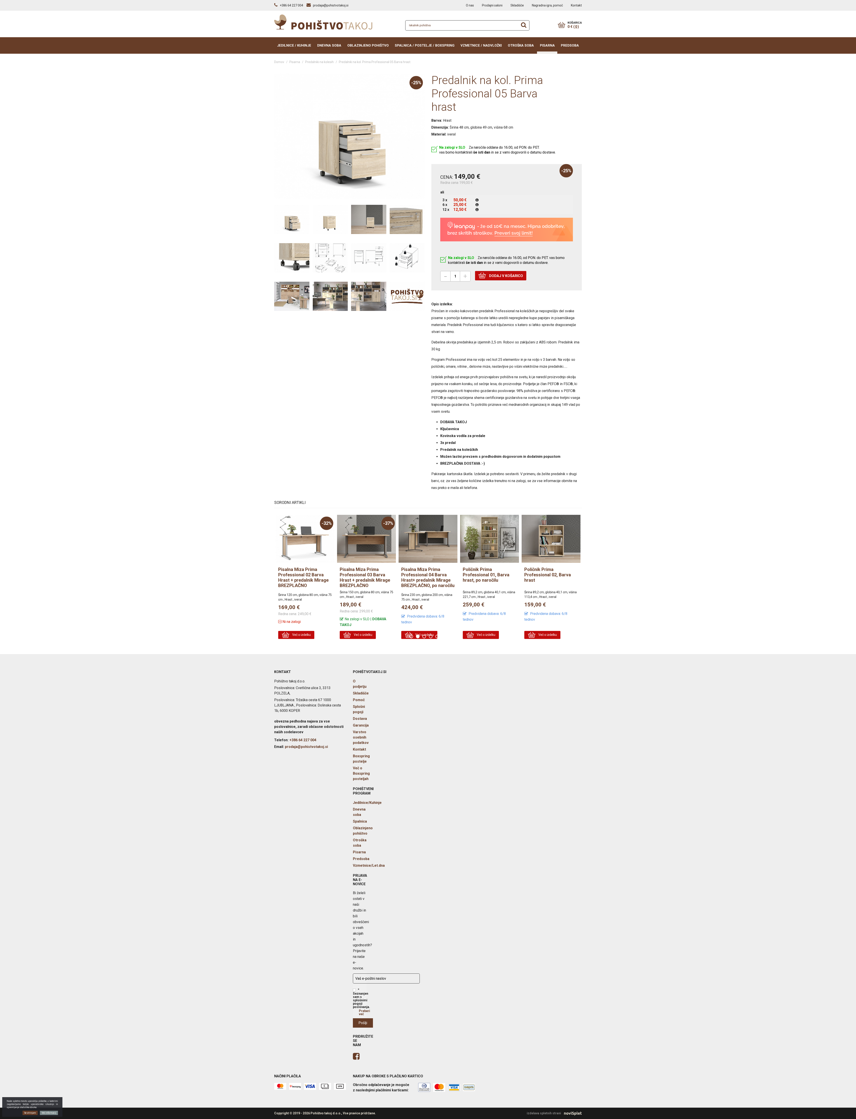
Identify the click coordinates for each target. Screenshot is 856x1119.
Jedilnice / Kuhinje (294, 45)
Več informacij (49, 1113)
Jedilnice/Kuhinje (367, 803)
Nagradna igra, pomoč (547, 5)
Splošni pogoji (359, 709)
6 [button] (444, 637)
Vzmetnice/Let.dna (369, 865)
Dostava (360, 719)
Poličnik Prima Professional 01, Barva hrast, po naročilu (424, 575)
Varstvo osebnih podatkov (361, 737)
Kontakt (576, 5)
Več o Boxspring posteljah (361, 773)
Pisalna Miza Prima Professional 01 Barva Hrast (547, 575)
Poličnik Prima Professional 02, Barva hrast (486, 575)
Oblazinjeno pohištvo (368, 45)
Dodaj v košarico (505, 276)
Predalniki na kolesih (319, 62)
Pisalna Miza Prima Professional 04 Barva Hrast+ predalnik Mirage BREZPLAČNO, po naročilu (366, 577)
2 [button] (418, 637)
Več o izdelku (301, 634)
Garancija (361, 725)
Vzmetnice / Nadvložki (481, 45)
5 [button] (437, 637)
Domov (279, 62)
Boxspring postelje (361, 759)
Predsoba (570, 45)
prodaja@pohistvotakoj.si (306, 747)
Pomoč (359, 700)
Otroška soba (521, 45)
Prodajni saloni (492, 5)
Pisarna (547, 45)
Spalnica (360, 821)
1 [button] (411, 637)
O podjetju (359, 684)
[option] (305, 578)
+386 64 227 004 (302, 740)
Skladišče (517, 5)
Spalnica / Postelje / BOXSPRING (425, 45)
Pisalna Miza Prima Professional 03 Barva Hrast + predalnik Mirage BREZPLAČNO (303, 577)
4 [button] (431, 637)
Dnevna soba (329, 45)
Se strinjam (30, 1113)
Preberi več (364, 1012)
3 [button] (424, 637)
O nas (470, 5)
